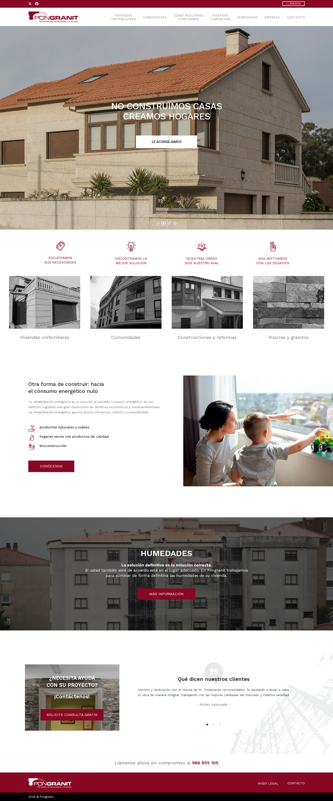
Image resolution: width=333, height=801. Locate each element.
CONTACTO (296, 783)
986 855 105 (205, 762)
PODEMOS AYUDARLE (166, 142)
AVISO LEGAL (268, 783)
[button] (207, 724)
